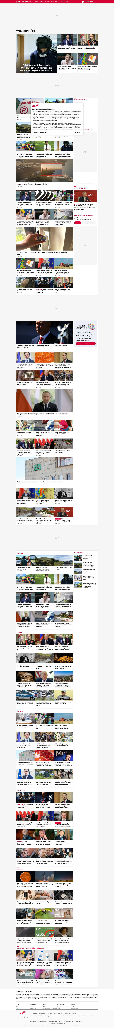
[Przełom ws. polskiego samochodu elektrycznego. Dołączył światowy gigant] (25, 774)
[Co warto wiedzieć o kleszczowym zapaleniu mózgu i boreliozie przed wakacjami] (44, 913)
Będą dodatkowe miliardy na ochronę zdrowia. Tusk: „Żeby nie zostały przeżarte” (44, 272)
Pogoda (57, 1)
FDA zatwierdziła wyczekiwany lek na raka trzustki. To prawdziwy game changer (44, 963)
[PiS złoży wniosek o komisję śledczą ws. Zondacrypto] (44, 282)
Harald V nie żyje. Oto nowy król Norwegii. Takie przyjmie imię (63, 290)
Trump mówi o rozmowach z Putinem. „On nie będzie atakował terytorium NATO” (44, 685)
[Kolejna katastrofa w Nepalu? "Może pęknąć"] (63, 444)
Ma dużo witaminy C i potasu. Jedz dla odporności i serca (44, 203)
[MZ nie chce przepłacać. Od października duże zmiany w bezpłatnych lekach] (25, 974)
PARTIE (44, 1004)
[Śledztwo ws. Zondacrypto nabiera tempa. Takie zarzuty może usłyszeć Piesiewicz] (44, 834)
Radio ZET (18, 28)
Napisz (78, 223)
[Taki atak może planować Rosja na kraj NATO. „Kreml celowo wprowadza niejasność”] (44, 375)
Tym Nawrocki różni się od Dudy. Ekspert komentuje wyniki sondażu (43, 452)
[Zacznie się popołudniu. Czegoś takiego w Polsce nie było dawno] (44, 493)
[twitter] (21, 1017)
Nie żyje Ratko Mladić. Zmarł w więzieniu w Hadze (63, 702)
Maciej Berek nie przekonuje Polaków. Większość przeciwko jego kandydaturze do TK (63, 861)
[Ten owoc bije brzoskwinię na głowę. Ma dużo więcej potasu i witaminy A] (44, 357)
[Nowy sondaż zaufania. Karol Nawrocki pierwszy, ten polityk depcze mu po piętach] (44, 853)
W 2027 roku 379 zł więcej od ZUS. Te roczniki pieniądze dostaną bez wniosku (63, 384)
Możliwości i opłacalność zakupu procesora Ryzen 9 (63, 903)
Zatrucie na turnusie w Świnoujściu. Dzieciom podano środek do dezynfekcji (29, 117)
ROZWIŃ (57, 1008)
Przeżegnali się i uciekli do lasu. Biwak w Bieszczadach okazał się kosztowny (43, 782)
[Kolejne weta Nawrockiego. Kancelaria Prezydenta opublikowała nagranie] (44, 400)
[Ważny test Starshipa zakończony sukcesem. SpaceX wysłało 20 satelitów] (44, 876)
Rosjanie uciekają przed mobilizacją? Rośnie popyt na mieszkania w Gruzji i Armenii (63, 685)
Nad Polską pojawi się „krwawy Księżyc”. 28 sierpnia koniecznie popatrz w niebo (25, 884)
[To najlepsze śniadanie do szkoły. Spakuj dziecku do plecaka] (63, 425)
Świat (41, 1)
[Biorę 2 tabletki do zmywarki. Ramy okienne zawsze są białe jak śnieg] (44, 239)
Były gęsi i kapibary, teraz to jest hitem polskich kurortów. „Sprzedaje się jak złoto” (63, 782)
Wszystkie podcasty (84, 129)
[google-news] (27, 1017)
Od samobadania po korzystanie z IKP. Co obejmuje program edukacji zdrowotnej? (63, 982)
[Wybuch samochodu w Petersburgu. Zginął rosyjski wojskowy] (44, 695)
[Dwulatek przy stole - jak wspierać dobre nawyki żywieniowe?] (63, 913)
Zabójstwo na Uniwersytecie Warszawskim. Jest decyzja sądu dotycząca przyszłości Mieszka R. (63, 155)
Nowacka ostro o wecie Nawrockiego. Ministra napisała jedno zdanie (42, 222)
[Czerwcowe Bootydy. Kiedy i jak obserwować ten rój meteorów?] (63, 876)
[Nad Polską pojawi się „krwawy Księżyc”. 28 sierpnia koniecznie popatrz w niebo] (25, 876)
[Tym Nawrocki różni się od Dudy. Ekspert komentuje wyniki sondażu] (44, 444)
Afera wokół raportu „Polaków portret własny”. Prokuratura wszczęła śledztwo (44, 154)
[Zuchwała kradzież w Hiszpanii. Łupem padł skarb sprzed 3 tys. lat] (63, 658)
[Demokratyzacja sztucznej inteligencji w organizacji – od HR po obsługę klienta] (25, 913)
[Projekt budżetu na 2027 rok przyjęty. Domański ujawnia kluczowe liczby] (25, 357)
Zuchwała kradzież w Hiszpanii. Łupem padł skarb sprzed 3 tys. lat (63, 666)
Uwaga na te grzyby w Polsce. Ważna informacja (25, 289)
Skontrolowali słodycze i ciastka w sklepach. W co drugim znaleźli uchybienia (43, 764)
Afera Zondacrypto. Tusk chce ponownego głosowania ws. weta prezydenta (25, 501)
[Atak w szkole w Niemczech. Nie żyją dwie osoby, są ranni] (25, 695)
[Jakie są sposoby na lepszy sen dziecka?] (44, 895)
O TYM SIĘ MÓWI (60, 1004)
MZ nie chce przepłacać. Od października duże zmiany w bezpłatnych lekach (25, 982)
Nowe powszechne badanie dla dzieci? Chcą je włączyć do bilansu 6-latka (44, 982)
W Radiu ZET (33, 1004)
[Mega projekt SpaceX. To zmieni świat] (44, 170)
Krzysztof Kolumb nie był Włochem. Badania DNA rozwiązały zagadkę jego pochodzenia (62, 941)
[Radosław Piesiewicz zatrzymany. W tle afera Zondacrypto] (63, 834)
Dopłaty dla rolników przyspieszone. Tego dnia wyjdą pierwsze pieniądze (62, 272)
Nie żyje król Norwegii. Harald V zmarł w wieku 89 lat (63, 501)
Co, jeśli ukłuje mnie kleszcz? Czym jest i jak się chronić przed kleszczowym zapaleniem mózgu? (44, 941)
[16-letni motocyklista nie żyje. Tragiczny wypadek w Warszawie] (44, 425)
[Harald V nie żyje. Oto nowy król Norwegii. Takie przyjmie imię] (63, 282)
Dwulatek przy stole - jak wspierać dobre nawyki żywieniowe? (62, 922)
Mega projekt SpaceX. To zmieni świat (32, 184)
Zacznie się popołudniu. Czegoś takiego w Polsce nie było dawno (44, 501)
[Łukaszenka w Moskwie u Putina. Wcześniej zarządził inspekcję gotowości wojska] (25, 444)
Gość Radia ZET (80, 188)
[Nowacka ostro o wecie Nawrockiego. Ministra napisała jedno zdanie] (44, 214)
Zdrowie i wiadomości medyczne (30, 948)
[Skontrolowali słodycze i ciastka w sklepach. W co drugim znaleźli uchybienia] (44, 755)
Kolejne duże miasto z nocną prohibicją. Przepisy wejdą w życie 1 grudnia (63, 222)
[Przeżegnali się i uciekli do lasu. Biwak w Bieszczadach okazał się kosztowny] (44, 774)
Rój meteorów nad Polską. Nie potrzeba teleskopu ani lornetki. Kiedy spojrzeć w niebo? (25, 941)
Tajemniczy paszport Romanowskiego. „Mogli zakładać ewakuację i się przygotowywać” (63, 825)
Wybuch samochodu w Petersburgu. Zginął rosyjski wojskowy (43, 703)
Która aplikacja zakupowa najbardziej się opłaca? (24, 432)
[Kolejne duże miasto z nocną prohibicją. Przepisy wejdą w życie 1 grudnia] (63, 214)
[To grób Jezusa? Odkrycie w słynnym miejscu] (25, 375)
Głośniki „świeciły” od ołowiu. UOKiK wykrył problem (63, 135)
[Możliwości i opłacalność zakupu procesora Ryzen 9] (63, 895)
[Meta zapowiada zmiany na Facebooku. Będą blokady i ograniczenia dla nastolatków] (63, 755)
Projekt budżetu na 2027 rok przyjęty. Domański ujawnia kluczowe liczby (25, 365)
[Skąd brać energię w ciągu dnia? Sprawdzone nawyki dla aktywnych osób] (25, 895)
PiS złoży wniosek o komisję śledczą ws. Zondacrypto (44, 290)
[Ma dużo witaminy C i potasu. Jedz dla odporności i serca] (44, 195)
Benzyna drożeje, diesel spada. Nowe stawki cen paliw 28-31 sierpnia (63, 204)
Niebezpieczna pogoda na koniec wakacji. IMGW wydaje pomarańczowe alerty (25, 272)
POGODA (73, 1004)
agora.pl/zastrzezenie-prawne (91, 1025)
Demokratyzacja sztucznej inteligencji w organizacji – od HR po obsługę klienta (25, 922)
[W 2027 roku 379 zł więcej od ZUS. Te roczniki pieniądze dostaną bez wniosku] (63, 375)
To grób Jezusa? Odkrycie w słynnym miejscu (24, 383)
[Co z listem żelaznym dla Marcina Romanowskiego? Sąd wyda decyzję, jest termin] (25, 853)
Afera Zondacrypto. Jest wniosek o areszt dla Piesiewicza (23, 569)
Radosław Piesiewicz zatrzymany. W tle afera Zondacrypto (61, 843)
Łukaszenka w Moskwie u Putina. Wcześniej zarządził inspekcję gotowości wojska (24, 452)
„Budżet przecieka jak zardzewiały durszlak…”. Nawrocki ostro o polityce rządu (42, 346)
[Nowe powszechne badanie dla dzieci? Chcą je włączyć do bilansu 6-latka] (44, 974)
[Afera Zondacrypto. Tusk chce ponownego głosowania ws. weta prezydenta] (25, 493)
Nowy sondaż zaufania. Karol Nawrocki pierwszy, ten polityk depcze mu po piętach (44, 861)
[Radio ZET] (18, 2)
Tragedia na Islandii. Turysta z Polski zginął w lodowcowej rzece (25, 520)
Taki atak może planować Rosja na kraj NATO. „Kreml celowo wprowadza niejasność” (44, 384)
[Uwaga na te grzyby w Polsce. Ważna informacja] (25, 282)
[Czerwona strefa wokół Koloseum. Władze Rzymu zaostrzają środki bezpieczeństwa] (25, 676)
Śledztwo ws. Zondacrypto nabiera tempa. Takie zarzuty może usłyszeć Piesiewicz (44, 843)
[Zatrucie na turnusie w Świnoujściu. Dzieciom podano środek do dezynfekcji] (30, 106)
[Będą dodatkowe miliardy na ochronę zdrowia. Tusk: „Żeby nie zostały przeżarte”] (44, 263)
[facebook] (18, 1017)
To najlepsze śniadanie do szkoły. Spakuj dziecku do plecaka (62, 433)
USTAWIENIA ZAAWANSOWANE (40, 132)
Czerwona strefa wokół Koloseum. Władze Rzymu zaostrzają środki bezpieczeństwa (24, 686)
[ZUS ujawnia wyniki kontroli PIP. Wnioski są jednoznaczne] (44, 468)
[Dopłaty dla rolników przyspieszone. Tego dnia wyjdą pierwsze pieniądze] (63, 263)
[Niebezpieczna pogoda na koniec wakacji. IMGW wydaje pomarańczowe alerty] (25, 263)
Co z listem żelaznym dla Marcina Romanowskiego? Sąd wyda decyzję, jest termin (25, 861)
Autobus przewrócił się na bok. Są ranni (89, 570)
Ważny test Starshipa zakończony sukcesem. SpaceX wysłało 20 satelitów (44, 884)
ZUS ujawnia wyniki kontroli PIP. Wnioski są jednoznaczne (40, 482)
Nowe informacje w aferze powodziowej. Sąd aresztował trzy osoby (44, 520)
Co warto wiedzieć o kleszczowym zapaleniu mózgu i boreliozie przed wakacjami (44, 922)
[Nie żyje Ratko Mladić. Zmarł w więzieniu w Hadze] (63, 695)
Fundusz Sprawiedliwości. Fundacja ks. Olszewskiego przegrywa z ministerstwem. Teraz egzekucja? (25, 845)
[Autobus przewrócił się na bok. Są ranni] (63, 560)
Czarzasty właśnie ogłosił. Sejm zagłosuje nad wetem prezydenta (24, 204)
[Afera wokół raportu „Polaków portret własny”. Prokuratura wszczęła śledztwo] (44, 146)
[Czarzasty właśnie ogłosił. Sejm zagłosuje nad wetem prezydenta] (25, 195)
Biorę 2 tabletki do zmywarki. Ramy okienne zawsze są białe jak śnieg (42, 253)
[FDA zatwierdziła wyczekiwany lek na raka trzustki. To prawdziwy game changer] (44, 955)
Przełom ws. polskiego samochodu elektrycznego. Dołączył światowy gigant (24, 782)
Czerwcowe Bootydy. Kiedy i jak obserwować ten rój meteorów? (63, 884)
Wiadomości (26, 2)
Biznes (52, 1)
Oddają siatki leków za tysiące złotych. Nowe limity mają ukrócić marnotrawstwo (25, 222)
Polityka (47, 1)
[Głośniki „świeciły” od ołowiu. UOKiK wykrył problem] (25, 718)
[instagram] (24, 1017)
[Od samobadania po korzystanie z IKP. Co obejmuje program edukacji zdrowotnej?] (63, 974)
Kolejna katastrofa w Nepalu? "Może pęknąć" (63, 451)
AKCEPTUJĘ (77, 132)
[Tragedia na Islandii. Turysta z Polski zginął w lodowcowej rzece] (25, 512)
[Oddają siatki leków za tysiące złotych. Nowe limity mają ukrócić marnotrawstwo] (25, 214)
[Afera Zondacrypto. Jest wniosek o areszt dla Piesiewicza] (25, 560)
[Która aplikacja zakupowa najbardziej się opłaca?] (25, 425)
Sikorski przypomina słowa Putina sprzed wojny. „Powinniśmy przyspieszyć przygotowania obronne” (62, 366)
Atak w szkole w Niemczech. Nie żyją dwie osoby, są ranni (25, 702)
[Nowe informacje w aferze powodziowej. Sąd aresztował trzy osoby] (44, 512)
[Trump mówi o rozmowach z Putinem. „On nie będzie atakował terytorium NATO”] (44, 676)
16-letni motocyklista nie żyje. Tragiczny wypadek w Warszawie (44, 433)
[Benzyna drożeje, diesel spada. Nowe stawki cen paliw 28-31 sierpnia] (63, 195)
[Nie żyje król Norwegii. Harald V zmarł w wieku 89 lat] (63, 493)
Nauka (62, 1)
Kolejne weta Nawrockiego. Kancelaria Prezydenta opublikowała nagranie (42, 415)
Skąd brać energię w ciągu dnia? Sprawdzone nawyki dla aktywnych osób (25, 903)
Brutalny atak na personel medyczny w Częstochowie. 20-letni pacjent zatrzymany (25, 154)
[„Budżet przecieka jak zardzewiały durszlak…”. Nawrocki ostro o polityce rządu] (44, 332)
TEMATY (18, 1004)
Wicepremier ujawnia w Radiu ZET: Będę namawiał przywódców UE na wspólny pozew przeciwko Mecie (84, 206)
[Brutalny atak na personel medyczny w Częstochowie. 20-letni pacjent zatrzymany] (25, 146)
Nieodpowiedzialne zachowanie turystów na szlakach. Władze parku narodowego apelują (23, 137)
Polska (37, 1)
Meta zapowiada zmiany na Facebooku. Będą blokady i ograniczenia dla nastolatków (63, 764)
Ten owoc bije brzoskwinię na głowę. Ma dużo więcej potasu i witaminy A (44, 365)
